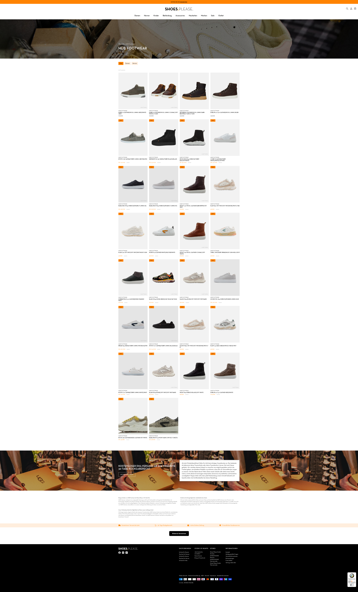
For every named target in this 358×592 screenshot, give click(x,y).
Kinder (156, 15)
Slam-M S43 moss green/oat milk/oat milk (163, 299)
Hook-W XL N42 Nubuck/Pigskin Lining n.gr (224, 299)
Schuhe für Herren (184, 556)
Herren (147, 15)
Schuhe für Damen (184, 552)
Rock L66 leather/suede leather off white (132, 437)
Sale (212, 15)
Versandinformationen (232, 556)
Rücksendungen (230, 558)
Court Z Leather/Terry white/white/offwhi (218, 159)
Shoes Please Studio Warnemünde (215, 564)
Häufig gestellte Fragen (232, 554)
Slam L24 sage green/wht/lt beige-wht (223, 345)
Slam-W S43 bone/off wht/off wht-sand (162, 392)
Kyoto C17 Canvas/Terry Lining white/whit (132, 392)
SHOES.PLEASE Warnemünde (214, 560)
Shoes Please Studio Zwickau (215, 553)
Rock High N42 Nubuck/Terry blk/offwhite (189, 159)
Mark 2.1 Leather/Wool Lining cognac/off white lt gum (163, 113)
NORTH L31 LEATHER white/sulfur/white (162, 252)
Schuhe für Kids (183, 560)
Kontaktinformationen (223, 575)
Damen (137, 15)
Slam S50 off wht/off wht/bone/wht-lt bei (225, 205)
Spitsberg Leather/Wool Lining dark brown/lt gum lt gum (192, 113)
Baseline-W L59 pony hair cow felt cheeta (163, 437)
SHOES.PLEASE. (189, 582)
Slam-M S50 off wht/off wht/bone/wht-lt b (194, 346)
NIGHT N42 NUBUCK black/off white (192, 392)
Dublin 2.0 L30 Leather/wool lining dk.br (224, 112)
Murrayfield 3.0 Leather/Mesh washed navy (131, 299)
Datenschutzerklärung (194, 575)
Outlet (221, 15)
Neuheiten (183, 2)
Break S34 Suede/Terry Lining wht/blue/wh (132, 345)
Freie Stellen (229, 560)
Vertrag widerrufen (231, 562)
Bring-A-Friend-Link (200, 558)
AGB (202, 575)
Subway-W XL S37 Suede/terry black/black (163, 159)
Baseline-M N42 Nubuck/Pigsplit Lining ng (163, 205)
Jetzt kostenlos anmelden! (199, 553)
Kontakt (228, 552)
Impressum (213, 575)
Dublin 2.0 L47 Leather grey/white (221, 392)
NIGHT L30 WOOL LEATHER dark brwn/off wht (193, 206)
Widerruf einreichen (179, 533)
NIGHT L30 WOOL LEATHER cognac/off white (192, 253)
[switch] (352, 585)
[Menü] (355, 573)
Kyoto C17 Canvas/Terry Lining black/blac (163, 345)
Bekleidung (167, 15)
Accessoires (180, 15)
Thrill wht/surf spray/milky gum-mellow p (225, 252)
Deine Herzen (198, 556)
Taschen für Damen (184, 554)
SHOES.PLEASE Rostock (214, 556)
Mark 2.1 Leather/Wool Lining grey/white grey (132, 113)
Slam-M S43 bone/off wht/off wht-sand (193, 299)
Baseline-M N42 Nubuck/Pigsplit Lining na (132, 205)
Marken (204, 15)
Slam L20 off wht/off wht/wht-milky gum (132, 252)
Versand (207, 575)
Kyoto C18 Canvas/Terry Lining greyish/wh (132, 159)
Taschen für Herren (184, 558)
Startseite (121, 44)
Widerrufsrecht (183, 575)
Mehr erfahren (126, 474)
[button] (347, 8)
